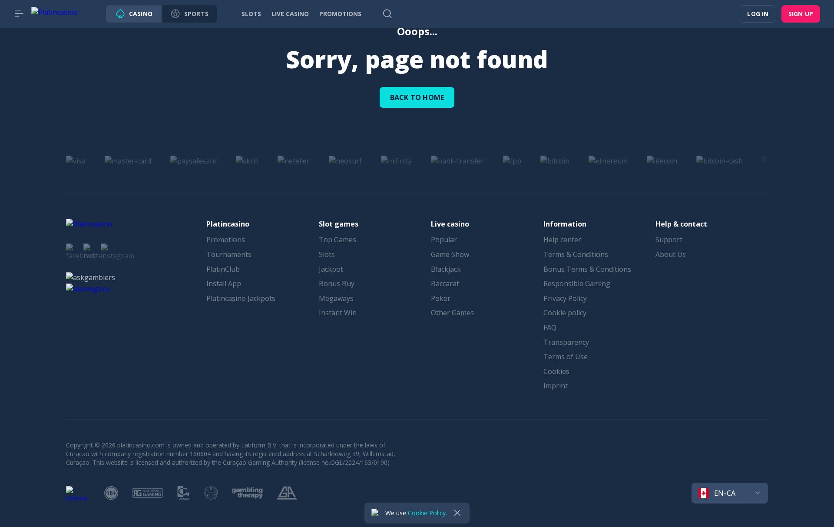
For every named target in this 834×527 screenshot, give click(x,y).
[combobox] (730, 493)
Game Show (450, 254)
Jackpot (331, 269)
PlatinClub (223, 269)
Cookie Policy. (427, 513)
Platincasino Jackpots (240, 298)
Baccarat (445, 283)
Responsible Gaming (576, 283)
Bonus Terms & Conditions (587, 269)
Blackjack (446, 269)
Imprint (555, 385)
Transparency (566, 342)
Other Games (452, 312)
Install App (223, 283)
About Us (670, 254)
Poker (440, 298)
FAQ (549, 327)
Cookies (556, 371)
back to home (417, 97)
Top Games (337, 239)
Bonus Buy (336, 283)
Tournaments (229, 254)
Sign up (800, 14)
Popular (444, 239)
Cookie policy (564, 312)
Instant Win (338, 312)
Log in (757, 14)
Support (668, 239)
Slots (327, 254)
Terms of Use (565, 356)
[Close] (457, 513)
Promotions (225, 239)
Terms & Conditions (575, 254)
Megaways (336, 298)
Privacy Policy (565, 298)
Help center (562, 239)
